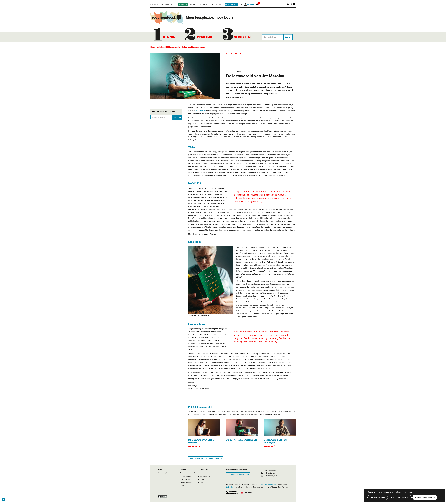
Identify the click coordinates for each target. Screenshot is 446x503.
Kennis (169, 37)
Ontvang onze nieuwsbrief (238, 475)
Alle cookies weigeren (400, 497)
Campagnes (185, 479)
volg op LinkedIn (270, 473)
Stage (183, 485)
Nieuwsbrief (217, 4)
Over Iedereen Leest (187, 473)
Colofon (204, 469)
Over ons (154, 4)
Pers (201, 482)
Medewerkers (205, 476)
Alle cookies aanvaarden (425, 497)
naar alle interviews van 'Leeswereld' (205, 458)
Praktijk (204, 37)
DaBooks (229, 487)
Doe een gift (231, 4)
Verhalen (242, 37)
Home (152, 47)
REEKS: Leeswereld (172, 47)
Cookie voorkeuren (377, 497)
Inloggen (250, 4)
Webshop (194, 4)
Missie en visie (186, 476)
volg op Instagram (270, 476)
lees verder (193, 446)
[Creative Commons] (162, 496)
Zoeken (288, 37)
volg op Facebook (270, 470)
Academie (183, 4)
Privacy (160, 469)
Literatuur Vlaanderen (269, 484)
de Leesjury (200, 111)
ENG (241, 4)
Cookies (183, 469)
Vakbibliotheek (168, 4)
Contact (204, 4)
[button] (210, 280)
